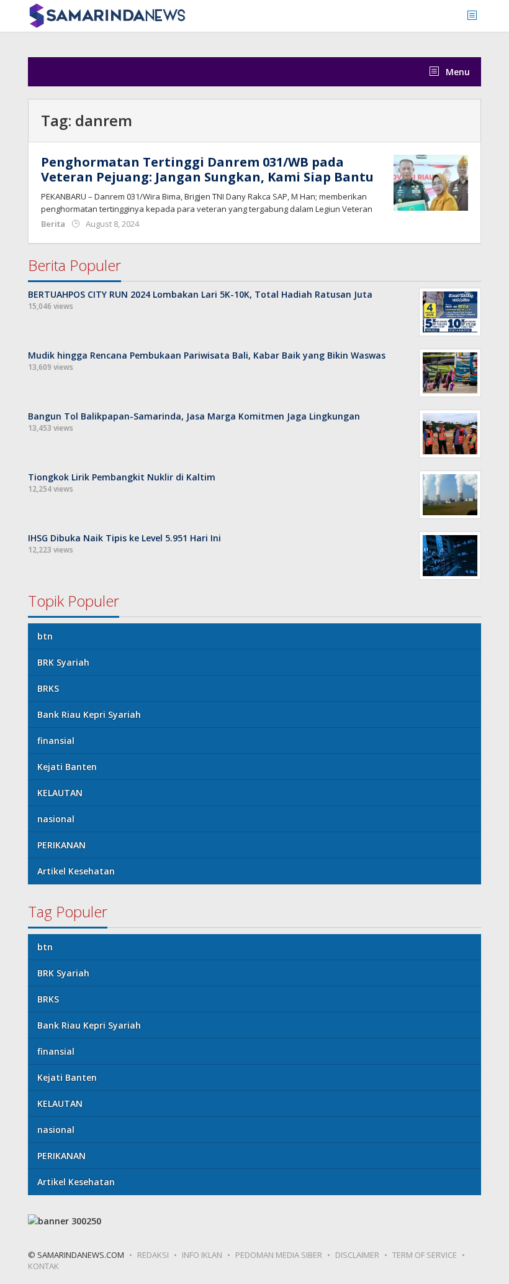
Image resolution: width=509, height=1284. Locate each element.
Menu (456, 72)
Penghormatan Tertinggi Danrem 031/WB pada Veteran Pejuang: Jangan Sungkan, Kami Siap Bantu (207, 169)
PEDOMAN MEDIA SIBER (278, 1254)
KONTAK (43, 1266)
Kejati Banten (67, 767)
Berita (53, 223)
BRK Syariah (63, 662)
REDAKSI (153, 1254)
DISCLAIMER (357, 1254)
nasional (55, 819)
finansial (55, 740)
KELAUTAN (60, 793)
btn (45, 636)
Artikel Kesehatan (76, 871)
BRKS (48, 688)
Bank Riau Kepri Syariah (89, 714)
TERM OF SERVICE (424, 1254)
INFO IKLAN (202, 1254)
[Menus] (476, 16)
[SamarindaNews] (107, 15)
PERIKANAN (61, 845)
